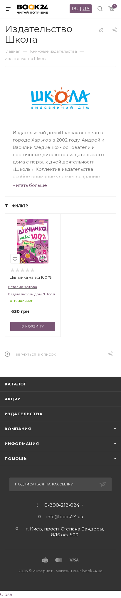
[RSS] (101, 30)
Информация (22, 443)
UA (86, 8)
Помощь (16, 458)
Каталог (16, 384)
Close (6, 594)
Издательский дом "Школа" (33, 294)
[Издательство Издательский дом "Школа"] (61, 98)
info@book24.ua (64, 516)
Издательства (24, 413)
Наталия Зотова (22, 287)
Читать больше (30, 185)
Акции (13, 399)
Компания (18, 428)
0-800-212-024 (61, 505)
